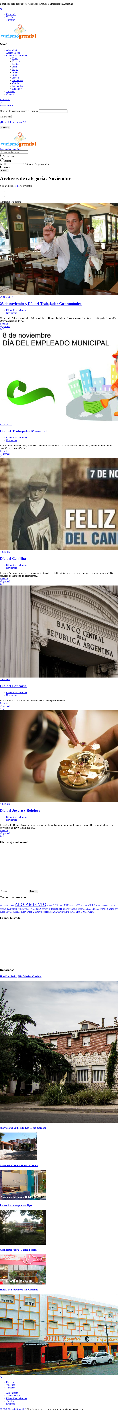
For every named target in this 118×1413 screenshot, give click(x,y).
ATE (78, 905)
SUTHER (16, 912)
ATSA (98, 905)
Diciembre (17, 88)
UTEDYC (77, 911)
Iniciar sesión (6, 105)
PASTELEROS (69, 909)
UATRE (29, 912)
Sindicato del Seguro (92, 909)
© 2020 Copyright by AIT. (13, 1409)
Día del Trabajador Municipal (23, 431)
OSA (38, 908)
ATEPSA (84, 905)
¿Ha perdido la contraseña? (13, 122)
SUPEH (2, 912)
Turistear (10, 91)
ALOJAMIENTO (30, 904)
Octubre (16, 83)
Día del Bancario (13, 686)
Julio (14, 75)
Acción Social (13, 53)
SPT (116, 909)
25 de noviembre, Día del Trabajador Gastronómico (41, 304)
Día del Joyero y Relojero (20, 810)
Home (17, 185)
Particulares (56, 908)
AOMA (49, 905)
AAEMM (3, 905)
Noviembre (17, 86)
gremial (6, 326)
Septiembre (17, 80)
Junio (15, 72)
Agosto (15, 77)
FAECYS (113, 905)
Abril (14, 66)
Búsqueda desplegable (11, 149)
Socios (110, 908)
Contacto (10, 94)
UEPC (36, 911)
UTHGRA (88, 911)
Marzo (15, 64)
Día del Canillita (13, 559)
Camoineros (105, 905)
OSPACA (45, 909)
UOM (60, 911)
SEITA (81, 909)
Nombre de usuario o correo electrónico (19, 111)
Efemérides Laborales (16, 55)
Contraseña (5, 116)
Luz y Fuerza (30, 909)
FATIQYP (13, 909)
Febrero (16, 61)
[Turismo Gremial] (19, 38)
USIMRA (67, 912)
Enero (15, 58)
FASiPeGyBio (5, 909)
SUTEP (9, 912)
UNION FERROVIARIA (48, 912)
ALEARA (10, 905)
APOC (56, 905)
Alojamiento (12, 50)
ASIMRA (65, 905)
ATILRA (91, 905)
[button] (1, 103)
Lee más (4, 323)
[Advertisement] (59, 868)
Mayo (15, 69)
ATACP (73, 905)
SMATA (103, 909)
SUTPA (23, 912)
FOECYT (22, 909)
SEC (77, 909)
